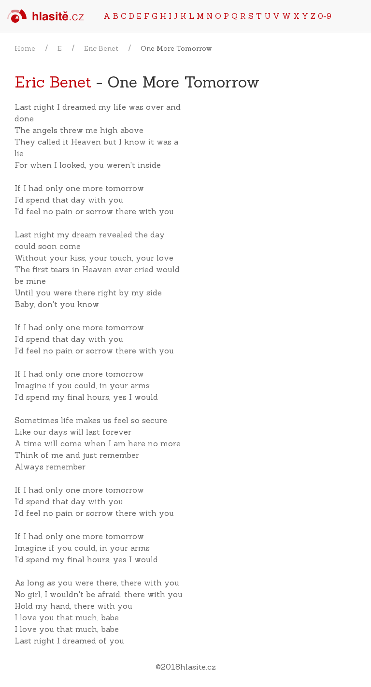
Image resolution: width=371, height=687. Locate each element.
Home (24, 48)
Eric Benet (101, 48)
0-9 (324, 16)
